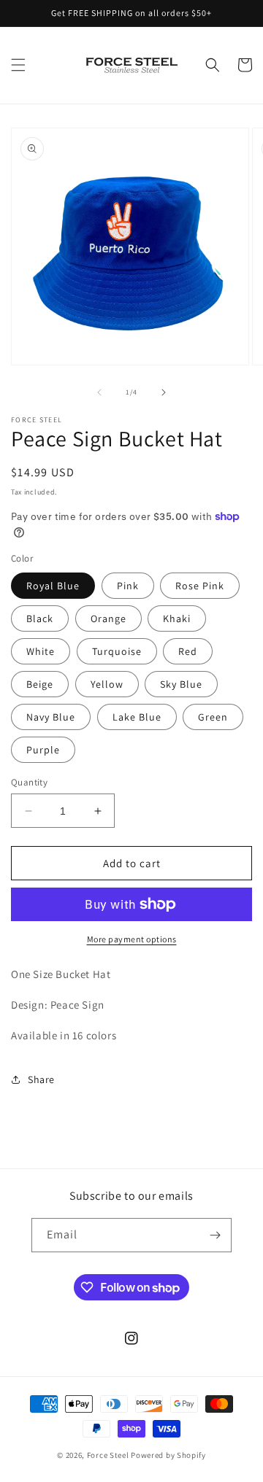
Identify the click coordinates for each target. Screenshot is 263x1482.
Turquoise (117, 651)
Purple (43, 749)
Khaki (177, 618)
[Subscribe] (215, 1235)
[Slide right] (164, 392)
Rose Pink (199, 585)
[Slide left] (99, 392)
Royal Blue (53, 585)
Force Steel (108, 1455)
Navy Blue (50, 716)
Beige (39, 684)
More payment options (132, 939)
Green (213, 716)
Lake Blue (137, 716)
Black (39, 618)
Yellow (107, 684)
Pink (128, 585)
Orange (108, 618)
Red (187, 651)
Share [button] (41, 1079)
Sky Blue (181, 684)
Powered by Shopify (168, 1455)
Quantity (29, 782)
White (40, 651)
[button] (18, 65)
